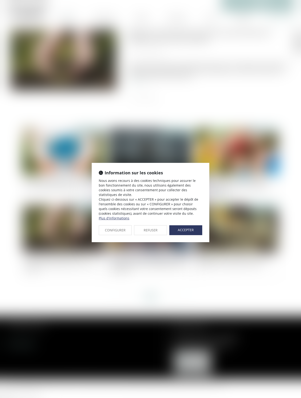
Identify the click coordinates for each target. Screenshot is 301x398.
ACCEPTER (186, 230)
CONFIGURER (115, 230)
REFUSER (151, 230)
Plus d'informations (114, 218)
